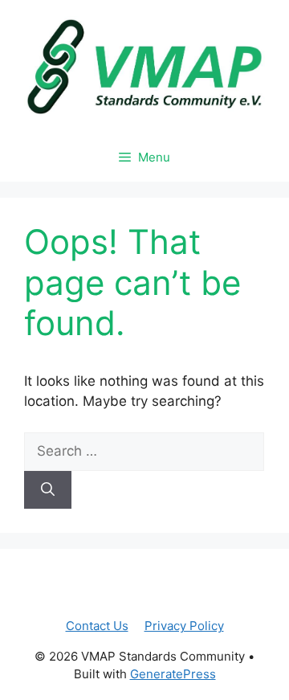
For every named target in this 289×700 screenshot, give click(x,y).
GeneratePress (173, 674)
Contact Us (97, 625)
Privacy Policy (184, 625)
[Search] (47, 490)
